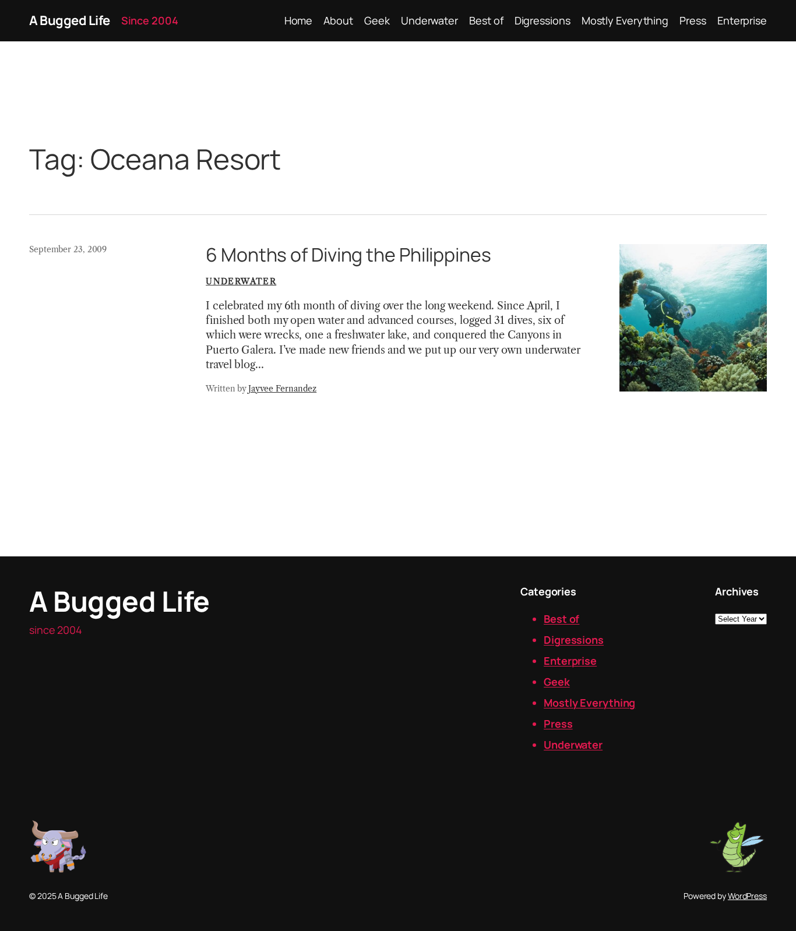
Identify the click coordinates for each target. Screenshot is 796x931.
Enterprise (570, 661)
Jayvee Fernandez (282, 388)
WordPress (747, 895)
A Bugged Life (69, 20)
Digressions (574, 640)
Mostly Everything (589, 703)
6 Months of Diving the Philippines (348, 254)
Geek (557, 682)
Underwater (241, 281)
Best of (561, 619)
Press (558, 724)
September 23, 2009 (68, 249)
